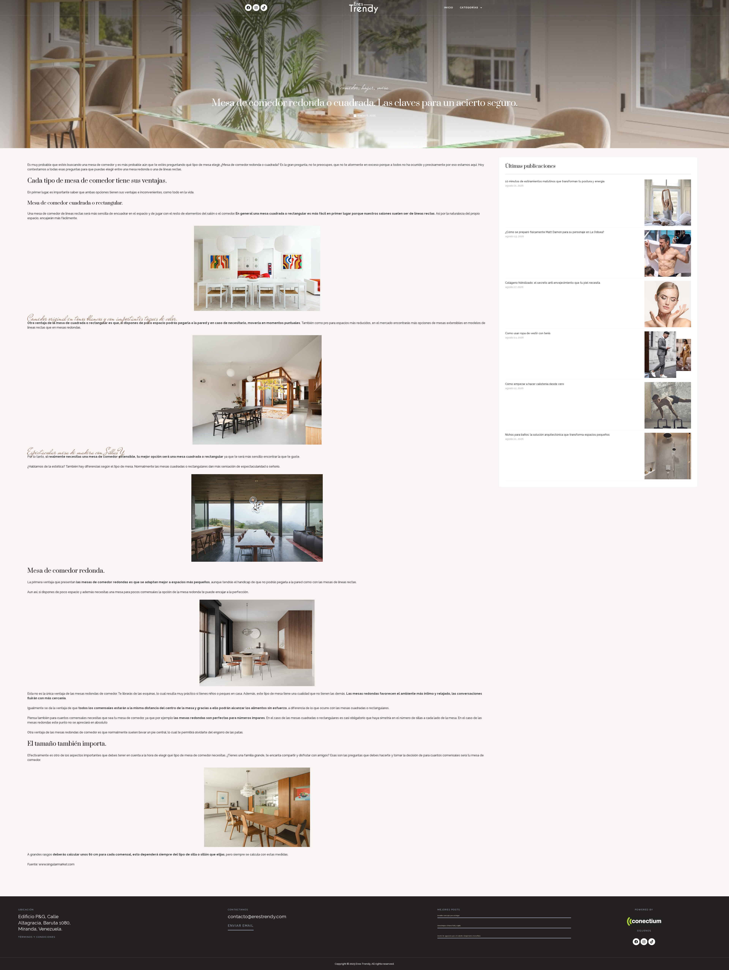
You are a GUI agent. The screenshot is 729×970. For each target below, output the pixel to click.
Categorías (469, 7)
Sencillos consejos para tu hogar (448, 915)
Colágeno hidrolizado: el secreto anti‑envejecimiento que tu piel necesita (552, 282)
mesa (382, 87)
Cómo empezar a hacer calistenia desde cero (534, 383)
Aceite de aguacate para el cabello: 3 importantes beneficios (459, 936)
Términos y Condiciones (36, 937)
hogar (368, 87)
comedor (349, 87)
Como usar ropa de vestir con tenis (527, 333)
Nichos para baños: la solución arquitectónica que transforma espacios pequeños (557, 434)
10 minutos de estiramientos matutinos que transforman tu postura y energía (554, 181)
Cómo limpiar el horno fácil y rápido (449, 926)
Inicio (448, 7)
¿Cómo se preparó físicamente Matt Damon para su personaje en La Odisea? (554, 232)
